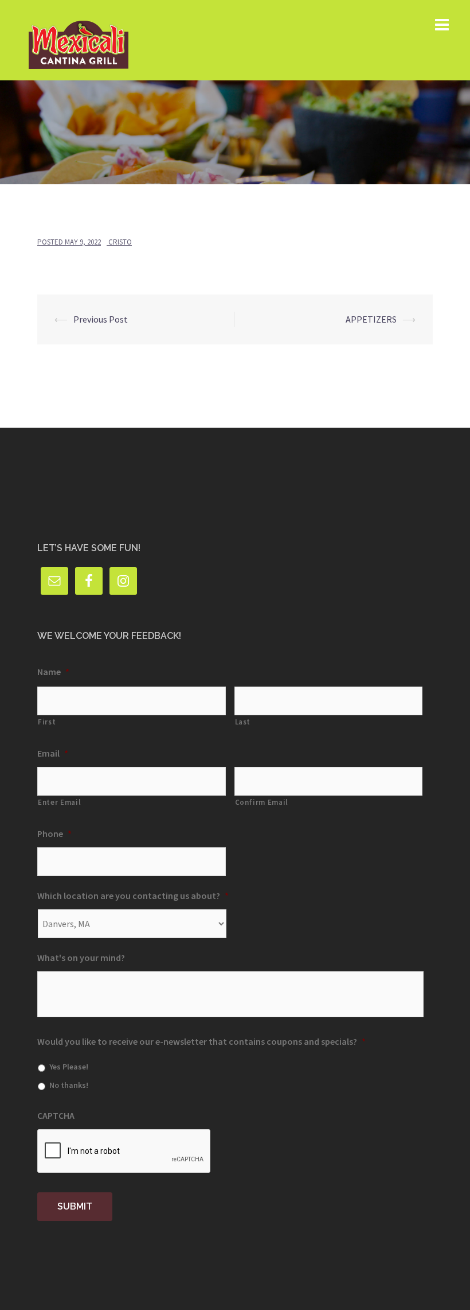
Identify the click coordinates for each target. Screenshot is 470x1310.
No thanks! (68, 1085)
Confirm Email (262, 802)
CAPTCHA (56, 1115)
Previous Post (100, 319)
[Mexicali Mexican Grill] (78, 39)
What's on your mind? (81, 957)
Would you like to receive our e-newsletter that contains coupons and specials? (201, 1041)
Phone (54, 833)
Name (53, 671)
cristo (120, 242)
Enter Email (59, 802)
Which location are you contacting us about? (133, 895)
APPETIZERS (371, 319)
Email (52, 753)
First (47, 722)
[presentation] (124, 1151)
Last (243, 722)
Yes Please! (68, 1066)
